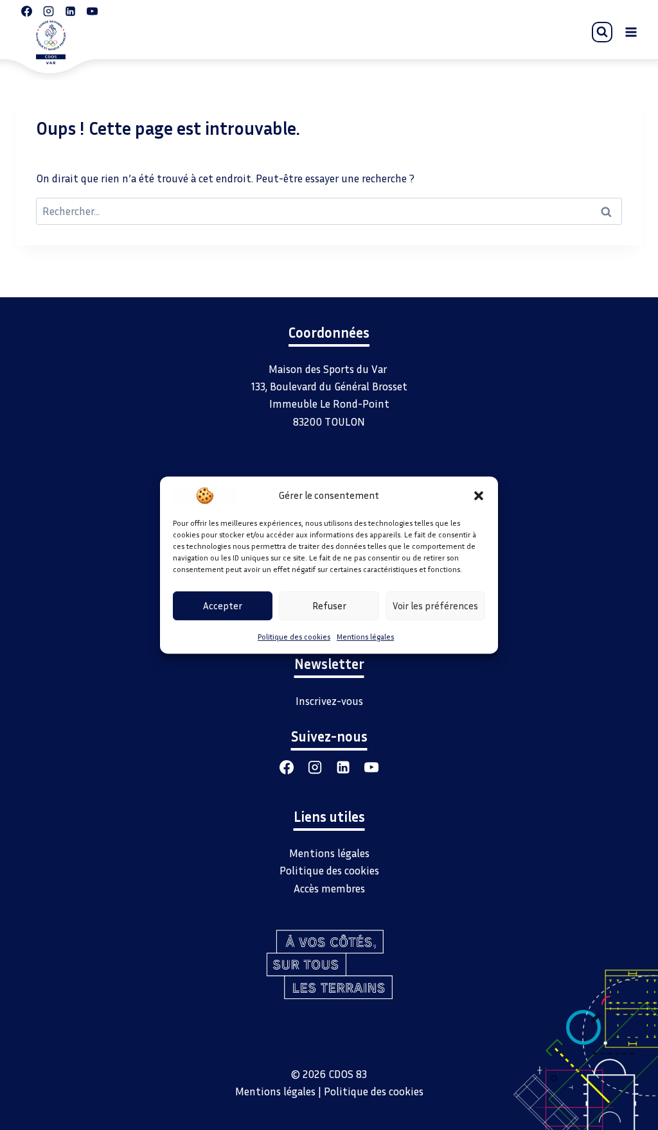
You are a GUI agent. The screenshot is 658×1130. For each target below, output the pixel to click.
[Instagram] (315, 767)
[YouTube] (371, 767)
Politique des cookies (294, 636)
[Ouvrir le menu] (631, 32)
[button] (478, 495)
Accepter (222, 605)
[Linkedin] (343, 767)
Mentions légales (365, 636)
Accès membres (329, 888)
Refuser (329, 605)
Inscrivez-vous (329, 701)
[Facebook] (286, 767)
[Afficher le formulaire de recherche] (602, 32)
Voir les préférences (435, 605)
